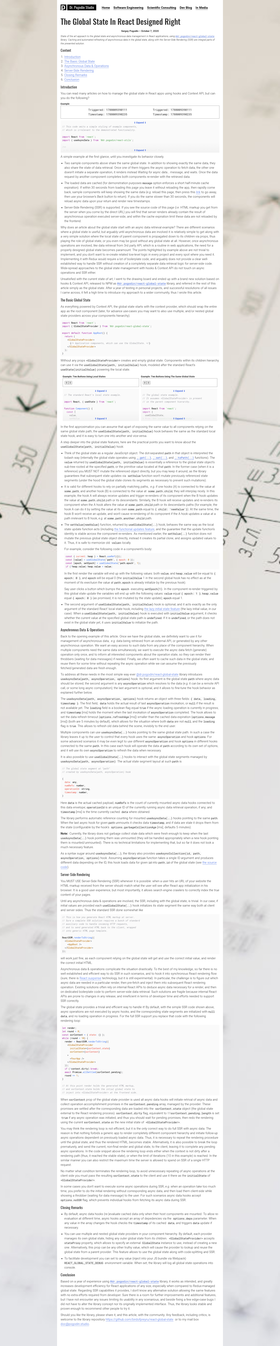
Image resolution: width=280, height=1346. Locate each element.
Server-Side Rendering (79, 70)
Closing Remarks (75, 75)
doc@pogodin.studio (75, 1324)
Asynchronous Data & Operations (86, 66)
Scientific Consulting (161, 8)
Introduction (72, 57)
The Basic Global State (79, 61)
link (198, 192)
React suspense (90, 978)
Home (106, 8)
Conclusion (71, 79)
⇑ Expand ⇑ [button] (140, 150)
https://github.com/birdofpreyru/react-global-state (139, 1319)
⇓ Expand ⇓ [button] (140, 122)
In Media (202, 8)
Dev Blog (186, 8)
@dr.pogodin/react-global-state (194, 36)
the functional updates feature (134, 529)
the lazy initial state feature (162, 609)
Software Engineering (128, 8)
